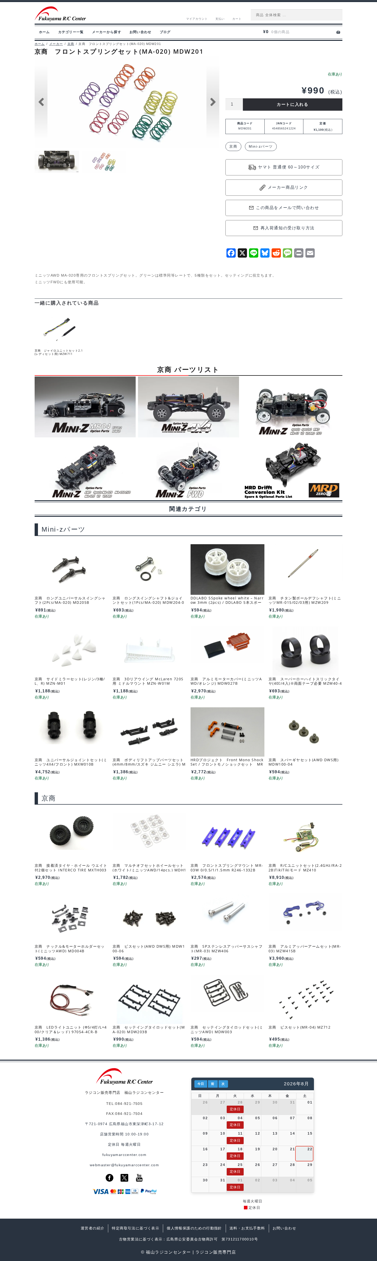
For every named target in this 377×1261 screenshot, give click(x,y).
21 (292, 1149)
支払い (220, 18)
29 (257, 1102)
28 (240, 1102)
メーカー (56, 44)
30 (275, 1102)
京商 (70, 44)
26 (205, 1102)
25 (240, 1165)
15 (309, 1133)
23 (205, 1165)
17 (222, 1149)
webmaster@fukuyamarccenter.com (124, 1165)
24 (222, 1165)
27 (222, 1102)
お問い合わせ (141, 32)
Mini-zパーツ (261, 146)
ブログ (165, 32)
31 (292, 1102)
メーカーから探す (106, 32)
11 (240, 1133)
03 (222, 1118)
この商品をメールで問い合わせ (287, 207)
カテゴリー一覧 (71, 32)
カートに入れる (292, 104)
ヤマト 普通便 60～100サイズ (289, 167)
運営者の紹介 (92, 1228)
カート (237, 18)
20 (275, 1149)
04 (240, 1118)
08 (309, 1118)
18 (240, 1149)
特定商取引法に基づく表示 (135, 1228)
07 (292, 1118)
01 (309, 1102)
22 (309, 1149)
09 (205, 1133)
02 (205, 1118)
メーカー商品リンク (288, 187)
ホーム (44, 32)
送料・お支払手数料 (247, 1228)
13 (275, 1133)
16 (205, 1149)
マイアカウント (197, 18)
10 (222, 1133)
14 (292, 1133)
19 (257, 1149)
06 (275, 1118)
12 (257, 1133)
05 (257, 1118)
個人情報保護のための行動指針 (194, 1228)
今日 (200, 1084)
